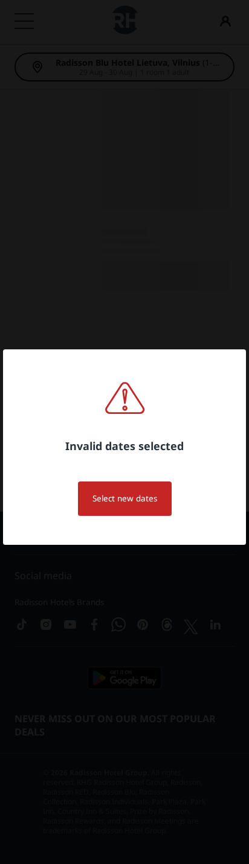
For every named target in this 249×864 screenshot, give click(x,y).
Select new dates (124, 498)
